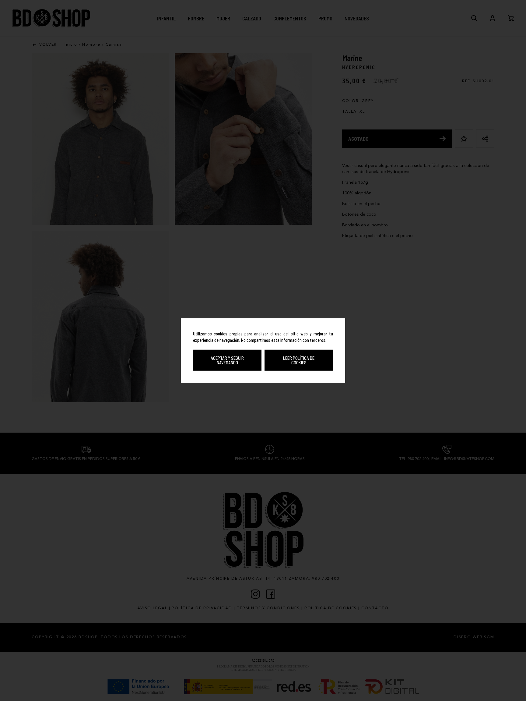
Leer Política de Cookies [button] (298, 360)
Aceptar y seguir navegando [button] (227, 360)
